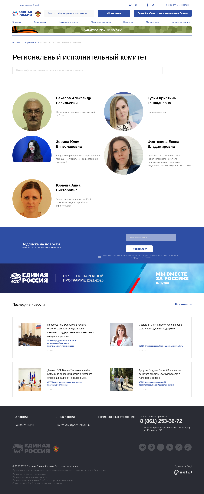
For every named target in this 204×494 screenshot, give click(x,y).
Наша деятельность (68, 22)
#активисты (77, 382)
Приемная (128, 22)
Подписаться (139, 248)
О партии (17, 22)
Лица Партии (30, 42)
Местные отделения (101, 22)
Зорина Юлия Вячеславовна (69, 144)
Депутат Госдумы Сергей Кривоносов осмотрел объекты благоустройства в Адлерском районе (160, 374)
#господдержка (152, 346)
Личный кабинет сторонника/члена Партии (162, 13)
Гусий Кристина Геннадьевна (162, 100)
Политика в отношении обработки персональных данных (43, 480)
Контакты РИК (24, 425)
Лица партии (40, 22)
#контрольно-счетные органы (60, 346)
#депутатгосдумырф (148, 385)
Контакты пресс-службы (73, 425)
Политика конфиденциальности (29, 477)
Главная (16, 42)
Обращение (114, 13)
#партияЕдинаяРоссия (57, 385)
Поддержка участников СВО (102, 29)
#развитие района (166, 385)
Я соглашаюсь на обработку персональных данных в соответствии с (140, 256)
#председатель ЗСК (62, 341)
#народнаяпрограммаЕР (156, 382)
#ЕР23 (50, 341)
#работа (179, 346)
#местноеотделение (62, 382)
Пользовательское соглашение (29, 474)
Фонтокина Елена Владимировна (163, 144)
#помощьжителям (167, 346)
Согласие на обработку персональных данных (37, 483)
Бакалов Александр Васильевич (73, 100)
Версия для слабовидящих (177, 5)
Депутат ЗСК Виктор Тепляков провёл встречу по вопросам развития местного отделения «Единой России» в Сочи (69, 374)
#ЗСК (74, 341)
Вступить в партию (181, 22)
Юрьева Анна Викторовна (68, 187)
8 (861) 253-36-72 (161, 421)
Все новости (183, 304)
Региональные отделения (116, 417)
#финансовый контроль (58, 343)
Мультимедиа (152, 22)
